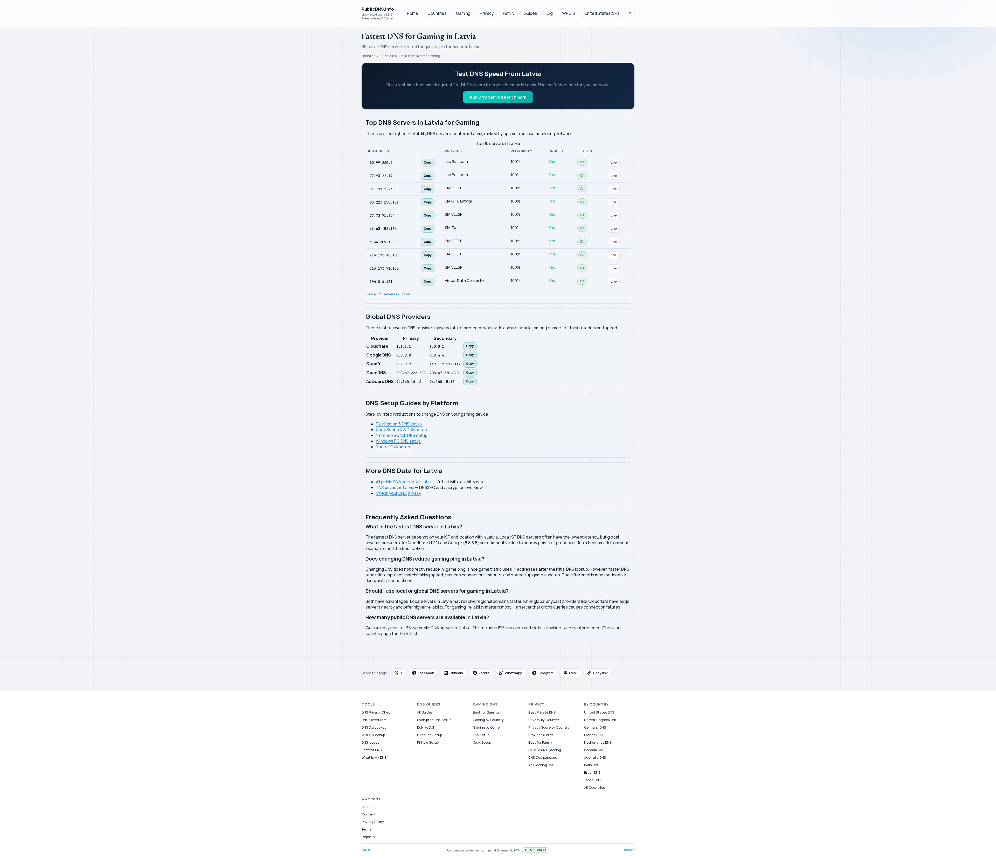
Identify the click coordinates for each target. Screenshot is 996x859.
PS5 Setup (481, 734)
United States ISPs (602, 13)
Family (508, 13)
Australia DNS (595, 757)
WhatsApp (513, 673)
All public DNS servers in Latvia (404, 482)
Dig (550, 13)
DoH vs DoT (425, 727)
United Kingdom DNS (600, 719)
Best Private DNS (542, 712)
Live (614, 162)
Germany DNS (595, 727)
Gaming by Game (486, 727)
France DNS (593, 734)
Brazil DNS (592, 772)
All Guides (425, 712)
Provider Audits (540, 734)
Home (412, 13)
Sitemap (628, 850)
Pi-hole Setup (428, 742)
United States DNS (599, 712)
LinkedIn (456, 673)
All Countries (594, 787)
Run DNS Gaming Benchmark (498, 97)
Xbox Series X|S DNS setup (401, 429)
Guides (530, 13)
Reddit (484, 673)
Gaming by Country (488, 719)
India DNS (591, 765)
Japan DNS (592, 780)
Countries (437, 13)
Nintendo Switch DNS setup (401, 435)
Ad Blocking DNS (541, 765)
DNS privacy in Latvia (395, 487)
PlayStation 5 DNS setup (399, 424)
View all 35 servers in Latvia (387, 294)
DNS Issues (370, 742)
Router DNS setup (393, 447)
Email (573, 673)
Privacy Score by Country (548, 727)
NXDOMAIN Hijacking (544, 750)
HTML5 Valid (535, 850)
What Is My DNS (374, 757)
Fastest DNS (372, 750)
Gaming (463, 13)
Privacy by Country (543, 719)
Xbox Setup (482, 742)
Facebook (426, 673)
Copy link (600, 673)
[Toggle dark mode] (630, 13)
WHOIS (568, 13)
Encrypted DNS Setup (434, 719)
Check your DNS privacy (398, 493)
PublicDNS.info (378, 9)
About (366, 806)
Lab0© (366, 850)
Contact (369, 814)
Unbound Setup (429, 734)
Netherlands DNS (598, 742)
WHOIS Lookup (373, 734)
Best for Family (540, 742)
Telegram (546, 673)
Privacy (487, 13)
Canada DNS (594, 750)
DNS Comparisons (542, 757)
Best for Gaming (486, 712)
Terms (366, 829)
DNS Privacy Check (377, 712)
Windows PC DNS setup (398, 441)
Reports (368, 836)
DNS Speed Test (374, 719)
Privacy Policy (373, 821)
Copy (428, 162)
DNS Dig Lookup (374, 727)
